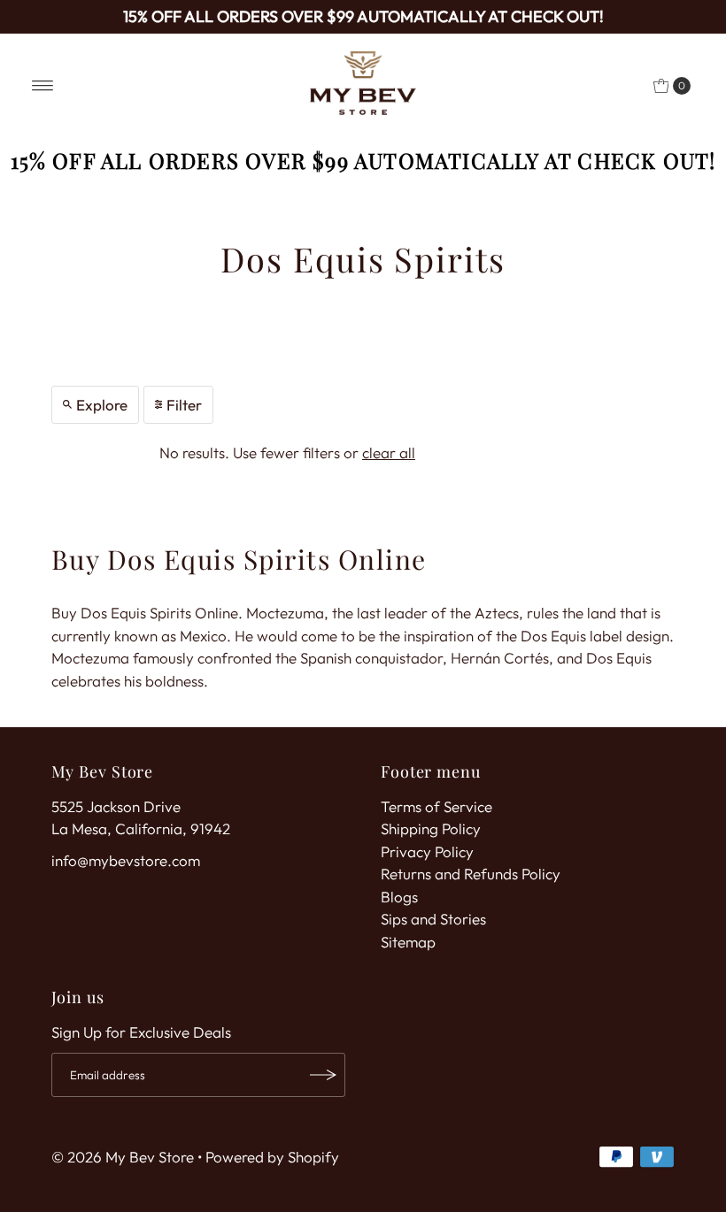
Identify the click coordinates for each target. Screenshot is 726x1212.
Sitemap (408, 941)
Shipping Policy (431, 828)
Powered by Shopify (272, 1156)
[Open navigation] (43, 86)
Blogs (399, 896)
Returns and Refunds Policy (470, 873)
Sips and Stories (433, 918)
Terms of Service (436, 806)
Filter (184, 404)
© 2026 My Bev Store (122, 1156)
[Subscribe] (323, 1075)
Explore (101, 404)
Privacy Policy (427, 851)
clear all (388, 452)
